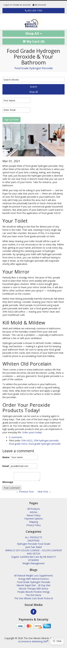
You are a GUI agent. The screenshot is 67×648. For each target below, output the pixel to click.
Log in (6, 4)
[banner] (33, 22)
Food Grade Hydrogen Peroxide (33, 68)
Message (7, 482)
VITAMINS (33, 560)
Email (5, 466)
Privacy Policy (33, 525)
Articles (33, 512)
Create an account (22, 4)
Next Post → (44, 491)
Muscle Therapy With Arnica (33, 588)
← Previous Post (25, 491)
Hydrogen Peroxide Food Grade (33, 543)
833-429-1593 (34, 10)
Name (5, 457)
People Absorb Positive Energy (33, 591)
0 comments (15, 437)
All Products (33, 508)
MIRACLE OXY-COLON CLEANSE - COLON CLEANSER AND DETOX (33, 552)
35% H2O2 (26, 440)
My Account (40, 4)
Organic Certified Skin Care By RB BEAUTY (33, 556)
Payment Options (33, 518)
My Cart (35, 41)
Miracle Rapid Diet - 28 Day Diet (33, 585)
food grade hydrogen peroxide (45, 443)
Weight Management (33, 563)
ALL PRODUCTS (33, 537)
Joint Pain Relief (33, 547)
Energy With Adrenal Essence (33, 578)
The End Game (33, 595)
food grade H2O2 (18, 443)
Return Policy (33, 515)
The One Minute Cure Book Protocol (33, 598)
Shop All (32, 33)
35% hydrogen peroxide (46, 440)
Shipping (33, 521)
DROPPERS (33, 540)
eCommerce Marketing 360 (33, 641)
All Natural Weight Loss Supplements (33, 575)
